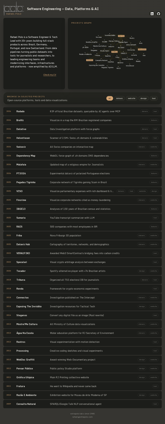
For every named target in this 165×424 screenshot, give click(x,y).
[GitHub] (158, 13)
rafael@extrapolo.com (82, 416)
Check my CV (49, 74)
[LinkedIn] (152, 13)
